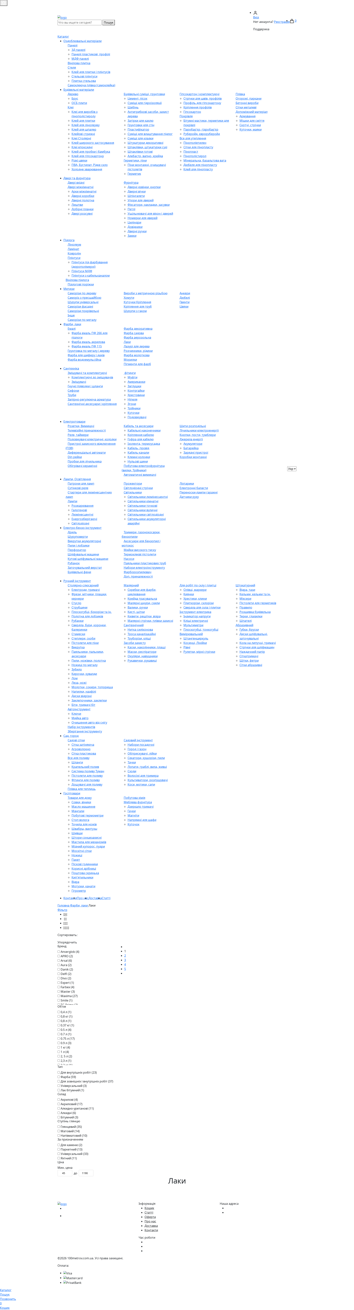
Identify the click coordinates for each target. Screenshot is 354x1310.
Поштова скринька (85, 873)
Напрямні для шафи (142, 820)
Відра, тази (247, 590)
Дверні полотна (83, 200)
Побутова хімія (134, 798)
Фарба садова (134, 333)
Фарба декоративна (138, 329)
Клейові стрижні (83, 134)
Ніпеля (132, 399)
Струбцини (79, 607)
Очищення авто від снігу (89, 722)
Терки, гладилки (251, 616)
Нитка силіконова (140, 630)
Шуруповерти (78, 537)
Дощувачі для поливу (87, 784)
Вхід (256, 17)
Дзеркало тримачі (141, 807)
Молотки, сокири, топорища (92, 687)
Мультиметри (193, 625)
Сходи (132, 771)
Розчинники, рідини (138, 351)
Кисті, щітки (136, 612)
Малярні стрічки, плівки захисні (150, 621)
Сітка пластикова (84, 753)
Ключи (76, 714)
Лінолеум (74, 244)
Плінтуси (74, 258)
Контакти (70, 898)
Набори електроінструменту (144, 568)
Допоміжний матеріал (252, 112)
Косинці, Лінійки (195, 643)
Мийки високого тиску (140, 550)
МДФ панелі (80, 59)
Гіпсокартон (192, 112)
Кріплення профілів (197, 107)
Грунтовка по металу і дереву (89, 351)
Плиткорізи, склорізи (198, 603)
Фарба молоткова (137, 355)
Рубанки (78, 621)
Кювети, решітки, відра (144, 616)
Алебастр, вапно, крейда (145, 156)
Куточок (133, 824)
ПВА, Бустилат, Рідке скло (90, 165)
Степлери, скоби (83, 638)
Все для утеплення (193, 138)
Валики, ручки (138, 607)
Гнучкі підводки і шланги (85, 386)
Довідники (135, 227)
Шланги (77, 762)
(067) (230, 8)
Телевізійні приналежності (87, 430)
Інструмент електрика (195, 612)
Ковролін (74, 253)
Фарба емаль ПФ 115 (87, 346)
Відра (75, 882)
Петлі (131, 209)
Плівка (240, 94)
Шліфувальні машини (83, 554)
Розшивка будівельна (255, 612)
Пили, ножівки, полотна (89, 661)
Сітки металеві (246, 107)
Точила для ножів (84, 824)
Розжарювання (82, 506)
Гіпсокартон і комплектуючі (199, 94)
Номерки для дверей (142, 218)
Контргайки (136, 391)
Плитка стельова (84, 81)
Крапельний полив (85, 767)
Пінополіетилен (194, 143)
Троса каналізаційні (142, 634)
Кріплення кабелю (141, 435)
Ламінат (73, 249)
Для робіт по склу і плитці (198, 585)
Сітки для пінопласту (198, 147)
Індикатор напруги (197, 616)
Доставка (95, 898)
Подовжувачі (137, 417)
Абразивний (244, 625)
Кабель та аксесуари (138, 426)
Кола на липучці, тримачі (258, 643)
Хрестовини (136, 395)
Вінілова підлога (77, 280)
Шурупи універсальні (83, 302)
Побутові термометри (87, 815)
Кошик (149, 1208)
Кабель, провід (138, 448)
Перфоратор (77, 550)
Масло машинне (83, 807)
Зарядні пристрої (195, 452)
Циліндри (134, 222)
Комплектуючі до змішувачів (92, 377)
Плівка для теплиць (82, 789)
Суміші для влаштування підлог (150, 134)
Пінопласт (190, 152)
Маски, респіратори (142, 652)
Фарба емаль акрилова (88, 342)
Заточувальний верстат (85, 568)
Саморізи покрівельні (83, 311)
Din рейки (75, 457)
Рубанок (74, 563)
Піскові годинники (85, 864)
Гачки (132, 811)
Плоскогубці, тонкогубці (200, 630)
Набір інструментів (81, 727)
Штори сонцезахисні (87, 838)
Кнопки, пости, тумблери (198, 435)
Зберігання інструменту (85, 731)
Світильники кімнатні (143, 501)
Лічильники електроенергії (199, 430)
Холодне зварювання (87, 169)
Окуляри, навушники (143, 656)
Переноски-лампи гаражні (199, 492)
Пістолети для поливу (87, 776)
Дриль (72, 532)
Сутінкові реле (78, 488)
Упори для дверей (141, 200)
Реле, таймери (78, 435)
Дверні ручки (137, 231)
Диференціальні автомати (87, 452)
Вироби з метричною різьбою (145, 293)
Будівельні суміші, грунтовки (144, 94)
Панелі (72, 45)
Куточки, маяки (251, 129)
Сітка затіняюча (83, 745)
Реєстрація (282, 22)
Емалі (72, 329)
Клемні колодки (139, 457)
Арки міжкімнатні (84, 191)
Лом (75, 678)
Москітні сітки (82, 851)
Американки (136, 382)
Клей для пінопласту (198, 169)
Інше (71, 315)
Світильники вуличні (142, 510)
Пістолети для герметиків (258, 603)
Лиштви (77, 205)
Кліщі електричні (195, 621)
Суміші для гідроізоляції (145, 103)
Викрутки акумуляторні (84, 541)
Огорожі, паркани (248, 98)
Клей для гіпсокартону (88, 156)
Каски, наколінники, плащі (147, 647)
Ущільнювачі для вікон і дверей (150, 214)
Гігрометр (79, 891)
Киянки (188, 594)
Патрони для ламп (81, 483)
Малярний (131, 585)
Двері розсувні (82, 214)
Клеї (71, 107)
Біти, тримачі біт (83, 705)
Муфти (132, 377)
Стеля (72, 67)
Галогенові (79, 510)
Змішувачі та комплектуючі (87, 373)
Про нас (82, 898)
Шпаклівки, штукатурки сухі (147, 147)
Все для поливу (78, 758)
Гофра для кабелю (141, 439)
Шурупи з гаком (135, 311)
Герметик (134, 174)
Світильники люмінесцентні (148, 497)
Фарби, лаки (79, 905)
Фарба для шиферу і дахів (86, 355)
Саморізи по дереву (82, 293)
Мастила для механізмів (89, 842)
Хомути (129, 298)
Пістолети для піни (85, 643)
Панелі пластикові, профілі (91, 54)
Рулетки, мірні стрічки (199, 652)
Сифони (73, 391)
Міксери (245, 599)
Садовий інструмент (138, 740)
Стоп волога (80, 820)
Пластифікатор (138, 129)
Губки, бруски (249, 630)
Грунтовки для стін (141, 125)
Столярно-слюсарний (83, 585)
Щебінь (133, 107)
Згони (132, 404)
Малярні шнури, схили (144, 603)
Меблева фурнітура (138, 802)
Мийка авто (80, 718)
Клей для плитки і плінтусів (91, 72)
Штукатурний (245, 585)
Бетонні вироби (247, 103)
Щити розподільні (193, 426)
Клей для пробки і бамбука (91, 152)
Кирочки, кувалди (84, 674)
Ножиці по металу (85, 665)
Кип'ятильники (82, 877)
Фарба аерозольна (137, 337)
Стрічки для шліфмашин (257, 647)
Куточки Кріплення (137, 302)
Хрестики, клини (195, 599)
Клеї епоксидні (82, 147)
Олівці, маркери (194, 590)
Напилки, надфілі (84, 691)
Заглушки (134, 386)
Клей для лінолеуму (86, 125)
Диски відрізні (82, 696)
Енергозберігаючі (84, 519)
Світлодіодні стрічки (138, 488)
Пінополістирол (194, 156)
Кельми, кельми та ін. (255, 594)
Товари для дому (80, 798)
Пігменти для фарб (137, 364)
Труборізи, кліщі (139, 638)
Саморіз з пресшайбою (84, 298)
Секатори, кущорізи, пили (146, 758)
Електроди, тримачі (86, 590)
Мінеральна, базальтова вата (204, 160)
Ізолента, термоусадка (144, 444)
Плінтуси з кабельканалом (91, 275)
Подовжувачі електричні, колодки (92, 439)
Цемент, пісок (137, 98)
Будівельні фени (79, 572)
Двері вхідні (76, 183)
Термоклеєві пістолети (140, 554)
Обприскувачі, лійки (142, 753)
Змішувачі (79, 382)
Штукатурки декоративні (145, 143)
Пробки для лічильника (85, 461)
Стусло (76, 603)
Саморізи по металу (82, 320)
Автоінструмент (79, 709)
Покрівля (186, 116)
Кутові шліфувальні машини (88, 559)
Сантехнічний (134, 625)
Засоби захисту (135, 643)
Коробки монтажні (193, 457)
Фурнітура (131, 183)
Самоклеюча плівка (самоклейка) (91, 85)
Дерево (73, 94)
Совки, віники (81, 802)
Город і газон (137, 749)
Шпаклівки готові (140, 152)
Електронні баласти (194, 488)
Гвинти (185, 302)
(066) (252, 8)
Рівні (186, 647)
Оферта (150, 1217)
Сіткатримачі (249, 656)
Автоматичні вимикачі (140, 475)
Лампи (72, 501)
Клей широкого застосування (93, 143)
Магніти (133, 815)
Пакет (76, 860)
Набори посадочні (141, 745)
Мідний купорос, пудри (88, 846)
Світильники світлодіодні (146, 514)
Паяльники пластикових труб (145, 563)
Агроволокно (81, 749)
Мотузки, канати (83, 886)
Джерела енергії (191, 439)
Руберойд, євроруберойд (201, 134)
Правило (246, 607)
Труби (72, 395)
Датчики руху (189, 497)
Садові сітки (76, 740)
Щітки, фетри (249, 661)
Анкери (185, 293)
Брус (75, 98)
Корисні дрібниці (84, 869)
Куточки (133, 413)
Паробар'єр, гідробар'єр (200, 129)
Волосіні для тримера (143, 776)
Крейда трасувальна (142, 599)
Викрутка (78, 647)
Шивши (77, 833)
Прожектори (133, 483)
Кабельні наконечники (144, 430)
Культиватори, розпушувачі (148, 780)
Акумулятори (192, 444)
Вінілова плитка (79, 63)
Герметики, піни (135, 160)
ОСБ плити (79, 103)
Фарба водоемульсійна (84, 360)
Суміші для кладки (140, 138)
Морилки (130, 360)
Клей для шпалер (84, 129)
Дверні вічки (137, 191)
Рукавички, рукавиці (142, 661)
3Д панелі (78, 50)
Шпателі (246, 621)
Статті (106, 898)
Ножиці (77, 855)
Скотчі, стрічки (250, 125)
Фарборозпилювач (137, 572)
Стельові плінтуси (84, 76)
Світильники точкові (142, 506)
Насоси (129, 559)
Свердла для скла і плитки (202, 607)
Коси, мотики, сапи (141, 784)
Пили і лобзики (78, 545)
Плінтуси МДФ (82, 271)
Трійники (134, 408)
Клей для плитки (83, 121)
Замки (132, 236)
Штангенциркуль (195, 638)
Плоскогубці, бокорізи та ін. (92, 612)
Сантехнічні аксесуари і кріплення (92, 404)
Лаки (127, 342)
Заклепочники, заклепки (89, 700)
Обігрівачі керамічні (82, 466)
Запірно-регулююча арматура (89, 399)
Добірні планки (82, 209)
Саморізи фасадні (80, 306)
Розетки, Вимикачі (81, 426)
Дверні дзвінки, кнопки (144, 187)
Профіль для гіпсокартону (202, 103)
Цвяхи (184, 306)
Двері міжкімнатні (80, 187)
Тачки (132, 762)
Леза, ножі (79, 683)
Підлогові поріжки (81, 284)
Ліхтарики (187, 483)
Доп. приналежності (138, 576)
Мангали (78, 811)
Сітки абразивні (251, 665)
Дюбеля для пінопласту (200, 165)
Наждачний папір (252, 652)
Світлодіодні (80, 523)
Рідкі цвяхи (79, 160)
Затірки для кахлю (140, 121)
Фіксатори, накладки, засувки (149, 205)
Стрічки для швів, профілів (202, 98)
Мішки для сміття (252, 121)
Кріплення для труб (138, 306)
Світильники (133, 492)
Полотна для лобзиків (87, 616)
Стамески (78, 634)
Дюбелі (185, 298)
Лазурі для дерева (137, 346)
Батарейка (191, 448)
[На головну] (62, 17)
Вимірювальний (191, 634)
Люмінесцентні (82, 514)
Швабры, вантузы (84, 829)
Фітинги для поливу (86, 780)
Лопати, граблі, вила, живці (147, 767)
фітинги (130, 373)
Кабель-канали (138, 452)
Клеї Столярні (81, 138)
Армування (248, 116)
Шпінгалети (136, 196)
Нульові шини (138, 461)
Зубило (77, 669)
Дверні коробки (83, 196)
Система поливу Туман (88, 771)
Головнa (64, 905)
